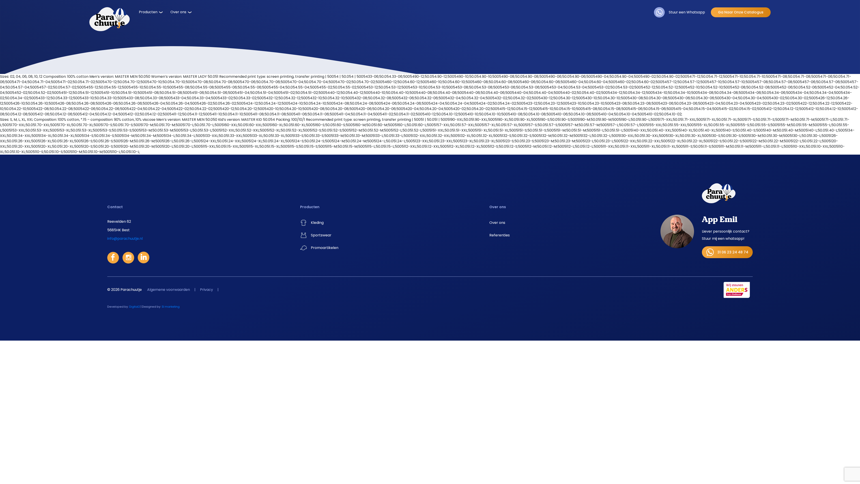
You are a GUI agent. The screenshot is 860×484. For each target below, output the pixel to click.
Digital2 (134, 307)
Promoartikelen (324, 247)
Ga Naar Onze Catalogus (740, 12)
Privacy (206, 289)
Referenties (499, 235)
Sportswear (321, 235)
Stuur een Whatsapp (687, 12)
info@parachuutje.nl (125, 238)
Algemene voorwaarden (168, 289)
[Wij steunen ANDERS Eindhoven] (737, 289)
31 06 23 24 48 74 (732, 252)
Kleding (317, 222)
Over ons (178, 12)
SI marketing (171, 307)
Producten (148, 12)
